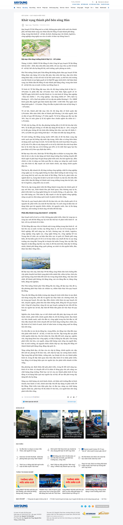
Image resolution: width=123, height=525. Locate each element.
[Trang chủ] (14, 7)
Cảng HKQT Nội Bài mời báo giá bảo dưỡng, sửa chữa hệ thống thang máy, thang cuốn (26, 491)
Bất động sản (84, 4)
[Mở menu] (108, 7)
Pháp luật (45, 7)
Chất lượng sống (53, 7)
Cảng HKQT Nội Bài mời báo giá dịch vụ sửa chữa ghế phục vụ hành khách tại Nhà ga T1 (73, 491)
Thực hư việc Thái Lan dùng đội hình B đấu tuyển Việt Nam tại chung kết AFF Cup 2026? (94, 465)
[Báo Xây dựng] (20, 3)
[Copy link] (76, 397)
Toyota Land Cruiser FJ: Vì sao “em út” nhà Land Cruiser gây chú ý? (94, 450)
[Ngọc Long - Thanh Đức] (22, 25)
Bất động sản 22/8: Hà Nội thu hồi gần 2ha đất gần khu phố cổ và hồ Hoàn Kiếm (27, 433)
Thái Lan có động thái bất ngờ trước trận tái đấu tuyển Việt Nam (32, 465)
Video (96, 7)
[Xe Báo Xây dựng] (103, 513)
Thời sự (19, 7)
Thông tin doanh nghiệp (24, 472)
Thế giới (87, 7)
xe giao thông (76, 4)
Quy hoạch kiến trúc (37, 15)
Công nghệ (80, 7)
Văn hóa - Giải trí (64, 7)
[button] (108, 424)
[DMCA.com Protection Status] (96, 517)
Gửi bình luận (72, 401)
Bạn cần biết (20, 499)
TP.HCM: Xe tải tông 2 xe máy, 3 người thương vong (50, 435)
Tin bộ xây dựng (105, 4)
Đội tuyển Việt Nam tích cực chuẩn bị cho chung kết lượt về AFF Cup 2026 (63, 450)
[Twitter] (71, 397)
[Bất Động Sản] (89, 513)
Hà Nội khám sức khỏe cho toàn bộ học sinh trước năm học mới (93, 458)
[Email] (74, 397)
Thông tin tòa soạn (102, 506)
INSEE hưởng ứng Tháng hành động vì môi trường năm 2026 (95, 490)
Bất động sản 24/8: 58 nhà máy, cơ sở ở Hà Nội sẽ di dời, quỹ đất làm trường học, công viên (63, 458)
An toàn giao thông (94, 4)
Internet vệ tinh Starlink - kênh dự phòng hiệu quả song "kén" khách (31, 458)
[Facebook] (68, 397)
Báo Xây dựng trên (29, 397)
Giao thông (32, 7)
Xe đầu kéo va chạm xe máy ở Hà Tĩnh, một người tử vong (31, 450)
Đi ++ (92, 7)
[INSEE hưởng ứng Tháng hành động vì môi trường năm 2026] (96, 480)
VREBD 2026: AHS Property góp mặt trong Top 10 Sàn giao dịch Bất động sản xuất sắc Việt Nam (50, 491)
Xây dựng (25, 7)
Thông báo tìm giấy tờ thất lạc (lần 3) (38, 499)
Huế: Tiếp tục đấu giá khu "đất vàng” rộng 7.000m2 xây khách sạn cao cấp (63, 465)
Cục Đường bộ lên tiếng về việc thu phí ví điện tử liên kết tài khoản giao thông (73, 434)
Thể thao (73, 7)
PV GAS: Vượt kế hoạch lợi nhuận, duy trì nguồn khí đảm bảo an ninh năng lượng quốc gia (74, 499)
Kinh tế (39, 7)
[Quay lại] (22, 397)
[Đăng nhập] (96, 2)
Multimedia (103, 7)
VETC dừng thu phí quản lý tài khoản (96, 435)
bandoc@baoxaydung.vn (56, 516)
